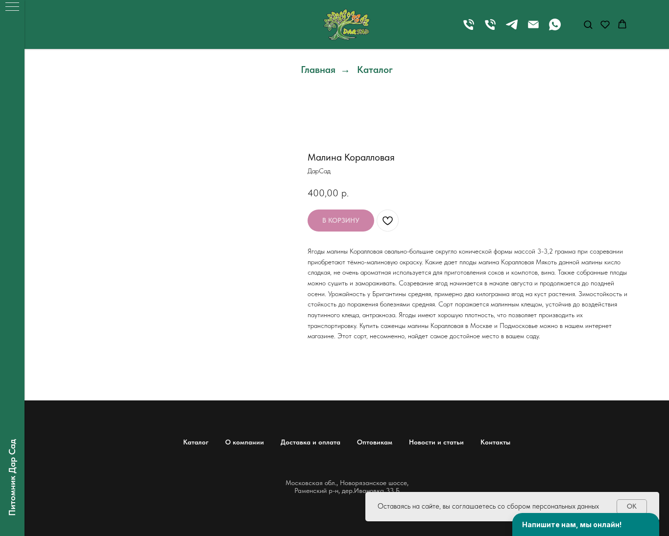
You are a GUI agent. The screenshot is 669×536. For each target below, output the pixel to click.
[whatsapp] (555, 29)
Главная (318, 69)
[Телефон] (468, 29)
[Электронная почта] (533, 29)
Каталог (375, 69)
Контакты (495, 442)
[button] (588, 24)
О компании (244, 442)
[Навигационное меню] (12, 7)
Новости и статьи (436, 442)
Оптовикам (374, 442)
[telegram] (511, 29)
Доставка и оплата (310, 442)
